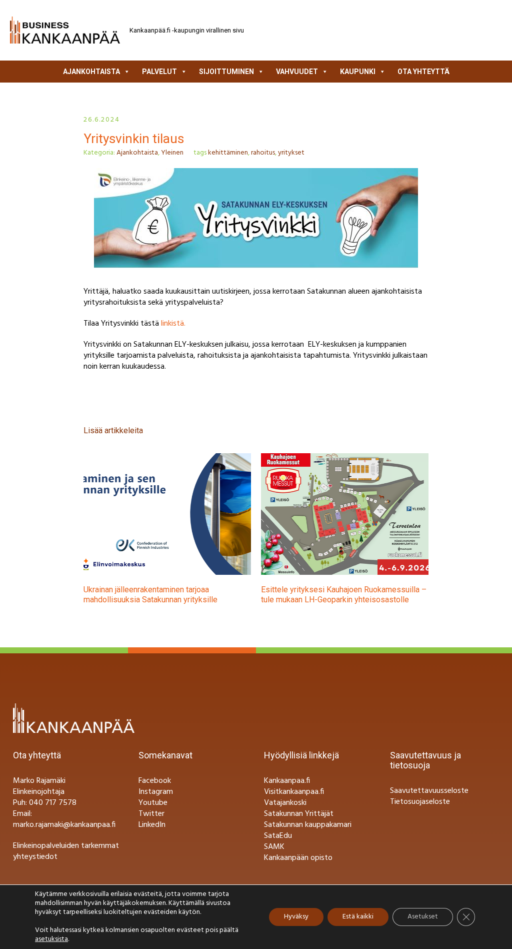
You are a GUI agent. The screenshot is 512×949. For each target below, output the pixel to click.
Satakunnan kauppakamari (308, 824)
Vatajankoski (285, 802)
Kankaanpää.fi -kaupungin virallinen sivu (187, 30)
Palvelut (159, 72)
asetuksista (51, 939)
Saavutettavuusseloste (429, 790)
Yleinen (172, 153)
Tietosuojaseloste (420, 801)
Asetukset (423, 916)
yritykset (291, 153)
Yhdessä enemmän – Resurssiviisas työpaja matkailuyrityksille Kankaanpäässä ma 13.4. (363, 594)
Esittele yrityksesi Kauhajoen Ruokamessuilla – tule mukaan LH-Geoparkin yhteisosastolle (191, 594)
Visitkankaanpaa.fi (294, 791)
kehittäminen (228, 153)
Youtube (153, 802)
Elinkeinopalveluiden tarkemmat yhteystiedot (66, 851)
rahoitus (263, 153)
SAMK (274, 846)
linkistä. (173, 323)
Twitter (151, 813)
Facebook (154, 780)
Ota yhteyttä (424, 72)
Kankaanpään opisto (298, 857)
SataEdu (278, 835)
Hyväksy (296, 916)
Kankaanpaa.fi (287, 780)
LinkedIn (152, 824)
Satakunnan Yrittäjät (299, 813)
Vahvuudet (297, 72)
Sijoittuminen (226, 72)
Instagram (155, 791)
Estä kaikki (358, 916)
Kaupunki (358, 72)
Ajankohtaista (91, 72)
